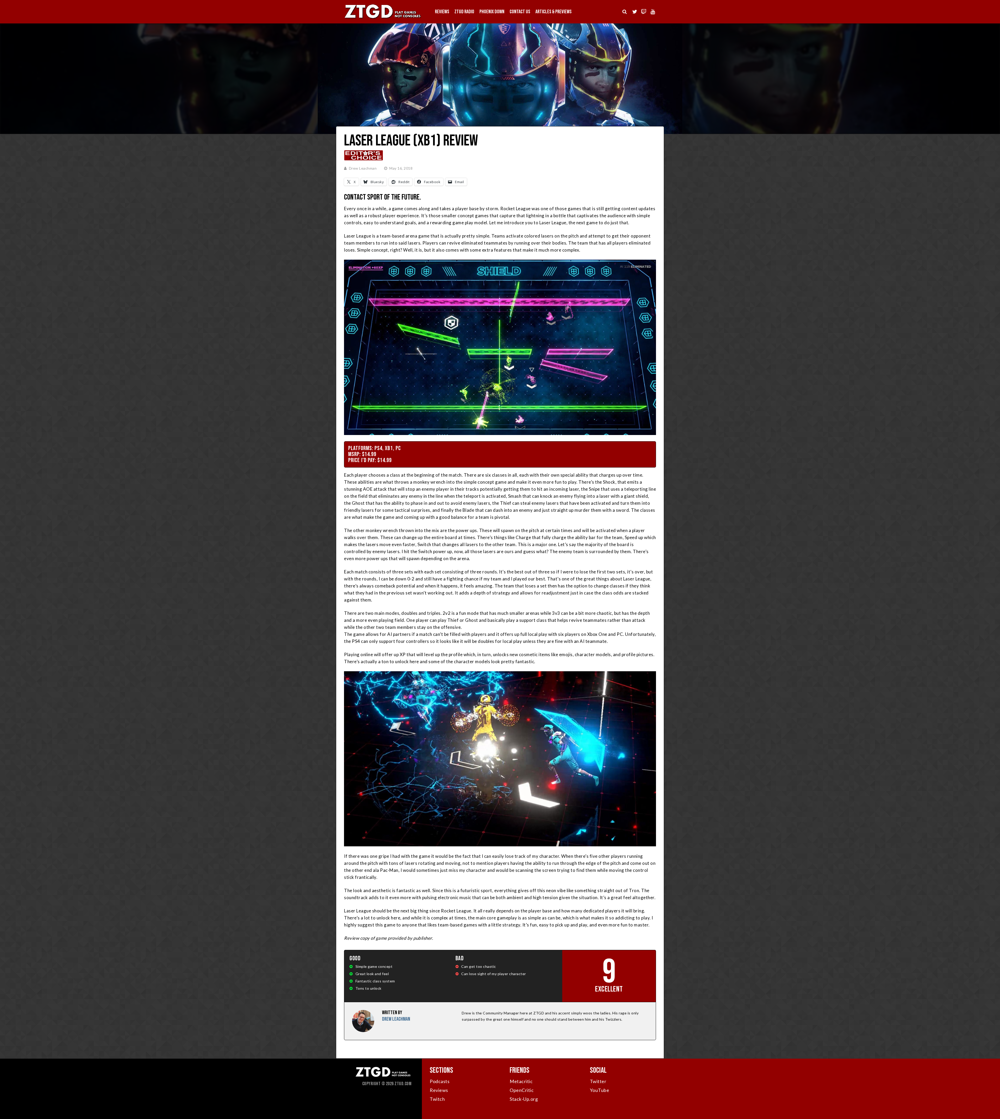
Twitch (437, 1099)
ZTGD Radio (464, 11)
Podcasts (439, 1081)
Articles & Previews (553, 11)
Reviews (442, 11)
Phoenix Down (491, 11)
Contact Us (520, 11)
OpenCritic (522, 1090)
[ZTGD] (383, 18)
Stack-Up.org (524, 1099)
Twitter (598, 1081)
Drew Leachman (363, 168)
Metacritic (521, 1081)
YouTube (599, 1090)
